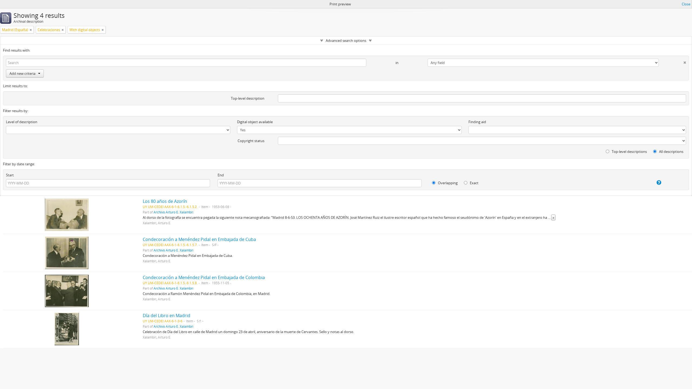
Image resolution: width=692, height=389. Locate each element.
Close (686, 4)
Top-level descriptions (629, 151)
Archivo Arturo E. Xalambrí (173, 212)
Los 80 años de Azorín (165, 201)
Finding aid (477, 121)
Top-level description (247, 98)
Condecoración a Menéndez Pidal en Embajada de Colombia (204, 277)
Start (10, 175)
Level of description (21, 121)
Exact (473, 182)
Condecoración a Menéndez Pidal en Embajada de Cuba (199, 239)
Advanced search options (346, 40)
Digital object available (255, 121)
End (221, 175)
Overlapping (447, 182)
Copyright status (251, 140)
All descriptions (670, 151)
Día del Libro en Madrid (166, 315)
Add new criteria (22, 73)
